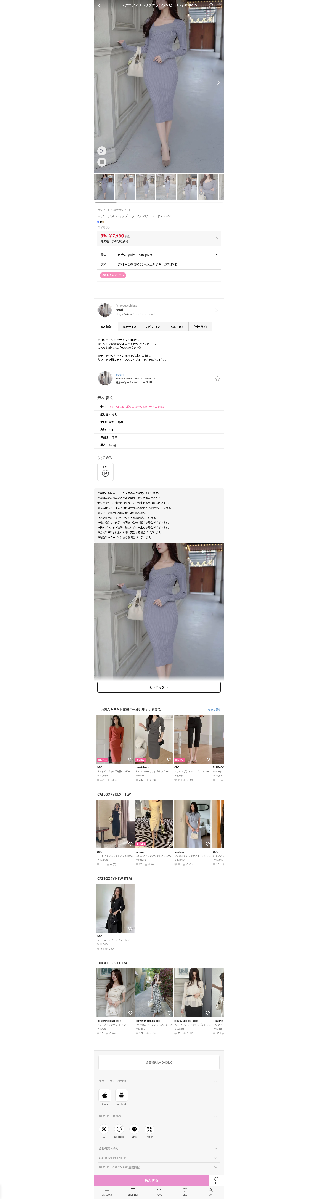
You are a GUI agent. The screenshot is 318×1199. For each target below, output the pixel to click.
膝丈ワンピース (122, 210)
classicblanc (142, 767)
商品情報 (106, 327)
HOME (159, 1194)
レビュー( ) (153, 327)
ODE (99, 767)
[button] (217, 82)
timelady (140, 852)
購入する (151, 1180)
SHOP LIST (133, 1194)
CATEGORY (107, 1194)
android (121, 1104)
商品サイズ (129, 327)
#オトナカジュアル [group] (113, 275)
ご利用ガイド (200, 327)
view (216, 310)
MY (210, 1194)
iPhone (105, 1104)
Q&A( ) (176, 327)
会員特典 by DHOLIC (159, 1063)
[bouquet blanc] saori (109, 1021)
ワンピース (103, 210)
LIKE (185, 1194)
